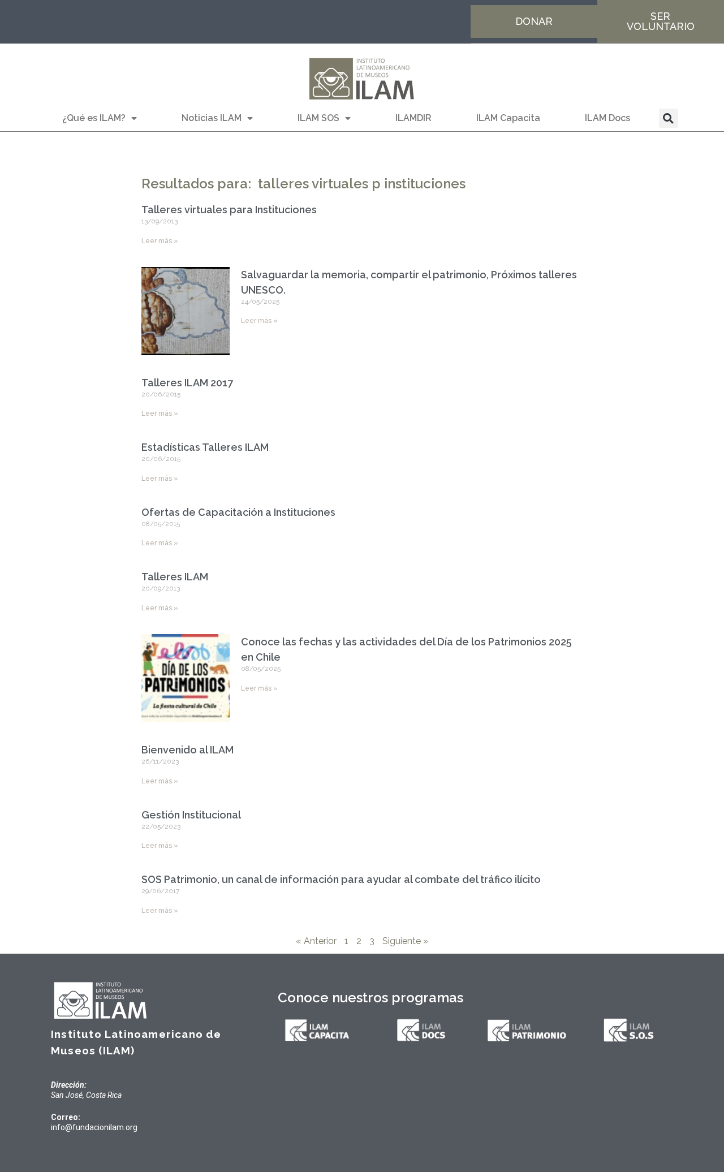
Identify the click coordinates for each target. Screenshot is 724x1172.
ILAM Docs (607, 118)
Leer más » (159, 241)
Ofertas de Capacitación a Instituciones (238, 512)
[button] (668, 118)
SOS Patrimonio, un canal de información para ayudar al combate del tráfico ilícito (341, 879)
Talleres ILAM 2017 (187, 383)
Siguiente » (405, 941)
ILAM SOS (318, 118)
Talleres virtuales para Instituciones (229, 210)
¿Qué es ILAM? (94, 118)
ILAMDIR (413, 118)
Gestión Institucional (191, 815)
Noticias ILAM (212, 118)
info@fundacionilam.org (94, 1127)
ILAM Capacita (508, 118)
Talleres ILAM (174, 577)
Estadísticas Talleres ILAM (205, 447)
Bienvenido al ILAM (187, 750)
